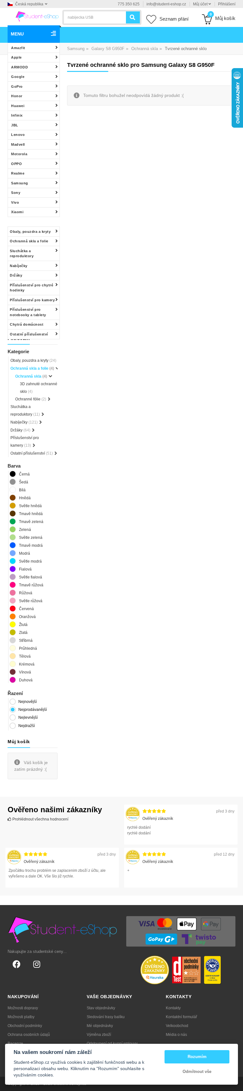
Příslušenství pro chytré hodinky (31, 287)
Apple (16, 57)
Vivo (15, 202)
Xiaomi (17, 212)
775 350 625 (129, 4)
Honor (16, 96)
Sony (15, 193)
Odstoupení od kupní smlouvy (112, 1043)
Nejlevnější (28, 717)
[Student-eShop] (37, 16)
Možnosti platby (21, 1017)
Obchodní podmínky (25, 1026)
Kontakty (173, 1008)
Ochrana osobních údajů (29, 1034)
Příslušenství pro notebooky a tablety (28, 312)
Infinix (17, 115)
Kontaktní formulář (181, 1017)
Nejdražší (26, 726)
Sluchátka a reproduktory (22, 253)
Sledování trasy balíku (106, 1017)
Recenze (15, 1043)
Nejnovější (27, 701)
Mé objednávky (100, 1026)
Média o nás (176, 1034)
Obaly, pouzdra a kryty (30, 231)
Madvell (18, 144)
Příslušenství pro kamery (32, 300)
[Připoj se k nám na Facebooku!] (16, 964)
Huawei (17, 106)
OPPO (16, 164)
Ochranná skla (144, 48)
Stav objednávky (101, 1008)
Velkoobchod (177, 1026)
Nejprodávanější (32, 709)
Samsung (19, 183)
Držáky (16, 275)
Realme (17, 173)
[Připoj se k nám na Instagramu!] (36, 964)
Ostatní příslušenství (29, 334)
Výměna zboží (99, 1034)
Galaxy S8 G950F (107, 48)
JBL (14, 125)
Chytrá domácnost (26, 324)
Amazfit (18, 48)
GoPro (17, 86)
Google (17, 77)
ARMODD (19, 67)
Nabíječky (19, 266)
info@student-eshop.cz (166, 4)
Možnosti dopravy (23, 1008)
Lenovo (18, 135)
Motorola (19, 154)
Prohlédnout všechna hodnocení (39, 819)
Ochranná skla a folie (29, 241)
